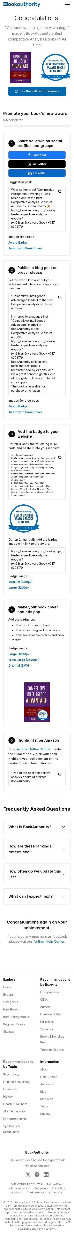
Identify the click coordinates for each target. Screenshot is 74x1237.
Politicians (47, 1021)
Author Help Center (49, 941)
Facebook (39, 155)
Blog (43, 1091)
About (44, 1069)
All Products (55, 1192)
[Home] (21, 4)
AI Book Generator (19, 1188)
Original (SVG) (18, 665)
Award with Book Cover (25, 248)
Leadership (10, 1089)
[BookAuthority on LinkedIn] (46, 1174)
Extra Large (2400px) (23, 659)
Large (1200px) (19, 587)
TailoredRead (55, 1184)
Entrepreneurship (15, 1118)
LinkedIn (39, 173)
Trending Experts (52, 1049)
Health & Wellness (15, 1104)
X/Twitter (39, 164)
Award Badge (18, 242)
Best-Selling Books (16, 1017)
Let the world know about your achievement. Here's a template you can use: (34, 284)
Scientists (46, 1029)
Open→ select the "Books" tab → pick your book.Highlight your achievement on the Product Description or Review (36, 756)
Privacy (45, 1114)
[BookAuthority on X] (27, 1174)
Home (7, 987)
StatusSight (59, 1188)
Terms (44, 1106)
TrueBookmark (35, 1192)
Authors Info (48, 1084)
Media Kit (46, 1099)
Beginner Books (14, 1024)
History (8, 1096)
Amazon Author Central (33, 749)
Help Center (48, 1077)
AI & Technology (14, 1111)
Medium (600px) (20, 582)
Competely (41, 1188)
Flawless (17, 1192)
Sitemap (8, 1031)
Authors (45, 1007)
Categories (10, 1002)
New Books (11, 1009)
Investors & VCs (51, 1014)
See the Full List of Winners (39, 91)
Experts (8, 994)
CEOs (44, 999)
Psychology (11, 1074)
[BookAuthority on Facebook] (37, 1174)
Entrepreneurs (50, 992)
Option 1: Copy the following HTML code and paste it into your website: (34, 446)
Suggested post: (20, 182)
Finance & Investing (16, 1081)
